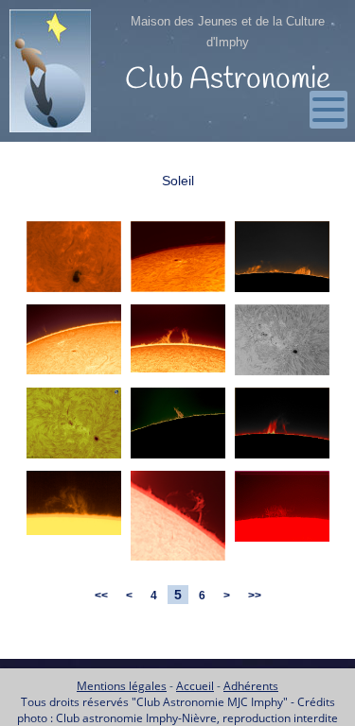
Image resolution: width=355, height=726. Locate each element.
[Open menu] (328, 110)
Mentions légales (122, 686)
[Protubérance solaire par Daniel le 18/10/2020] (282, 459)
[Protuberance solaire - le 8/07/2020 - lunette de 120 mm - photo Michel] (74, 535)
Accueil (195, 686)
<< (101, 595)
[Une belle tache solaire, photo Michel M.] (74, 459)
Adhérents (250, 686)
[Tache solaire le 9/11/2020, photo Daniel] (282, 376)
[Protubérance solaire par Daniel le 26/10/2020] (178, 459)
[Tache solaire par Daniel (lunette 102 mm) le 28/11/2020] (74, 292)
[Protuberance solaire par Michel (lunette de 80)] (178, 561)
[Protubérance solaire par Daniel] (282, 542)
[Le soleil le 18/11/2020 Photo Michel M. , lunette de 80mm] (74, 375)
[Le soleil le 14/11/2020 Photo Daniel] (178, 292)
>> (254, 595)
